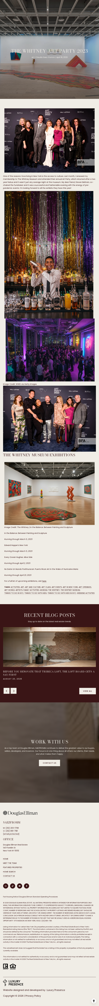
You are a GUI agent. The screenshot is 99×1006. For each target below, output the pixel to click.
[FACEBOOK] (26, 886)
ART (22, 587)
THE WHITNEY (54, 590)
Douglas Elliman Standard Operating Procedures (38, 897)
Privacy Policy (33, 995)
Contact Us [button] (49, 763)
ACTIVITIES (15, 587)
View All (87, 691)
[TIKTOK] (12, 886)
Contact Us (9, 876)
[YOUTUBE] (19, 886)
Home (5, 859)
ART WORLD (9, 590)
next (13, 691)
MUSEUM (43, 590)
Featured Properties (12, 867)
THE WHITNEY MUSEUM (70, 590)
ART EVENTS (57, 587)
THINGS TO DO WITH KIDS (35, 593)
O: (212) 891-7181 (10, 831)
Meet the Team (10, 863)
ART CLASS (46, 587)
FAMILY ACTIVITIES (31, 590)
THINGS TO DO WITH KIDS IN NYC (62, 593)
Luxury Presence (56, 990)
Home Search (9, 871)
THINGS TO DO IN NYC (14, 593)
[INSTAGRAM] (5, 886)
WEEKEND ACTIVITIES (86, 593)
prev (7, 691)
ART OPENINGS (85, 587)
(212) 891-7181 (46, 921)
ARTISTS (19, 590)
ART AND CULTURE (33, 587)
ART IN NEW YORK (70, 587)
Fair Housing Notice (10, 897)
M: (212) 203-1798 (11, 828)
